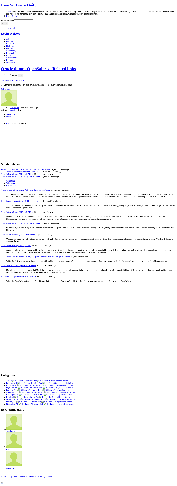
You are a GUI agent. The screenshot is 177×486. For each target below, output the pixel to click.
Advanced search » (9, 28)
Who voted (10, 183)
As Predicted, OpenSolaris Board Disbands (18, 277)
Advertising (40, 477)
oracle (8, 117)
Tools (16, 477)
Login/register (10, 33)
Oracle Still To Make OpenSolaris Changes (18, 265)
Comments (10, 181)
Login (8, 123)
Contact (49, 477)
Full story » (5, 89)
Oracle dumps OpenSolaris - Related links (38, 68)
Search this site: (7, 21)
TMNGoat (14, 108)
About (8, 11)
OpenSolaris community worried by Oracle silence (21, 172)
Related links (11, 185)
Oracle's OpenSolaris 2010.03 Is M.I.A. (17, 174)
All (10, 381)
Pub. (35, 381)
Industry (13, 110)
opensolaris (10, 114)
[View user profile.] (9, 105)
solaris (8, 119)
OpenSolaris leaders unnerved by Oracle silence (20, 176)
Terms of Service (27, 477)
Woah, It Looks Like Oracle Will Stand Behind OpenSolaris (25, 169)
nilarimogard (11, 468)
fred (7, 449)
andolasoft (10, 431)
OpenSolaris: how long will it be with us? (18, 234)
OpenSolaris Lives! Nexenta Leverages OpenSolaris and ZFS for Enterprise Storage (35, 257)
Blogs (10, 477)
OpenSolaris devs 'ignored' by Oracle (16, 245)
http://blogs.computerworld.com (12, 80)
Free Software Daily (18, 5)
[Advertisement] (20, 143)
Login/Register (12, 16)
